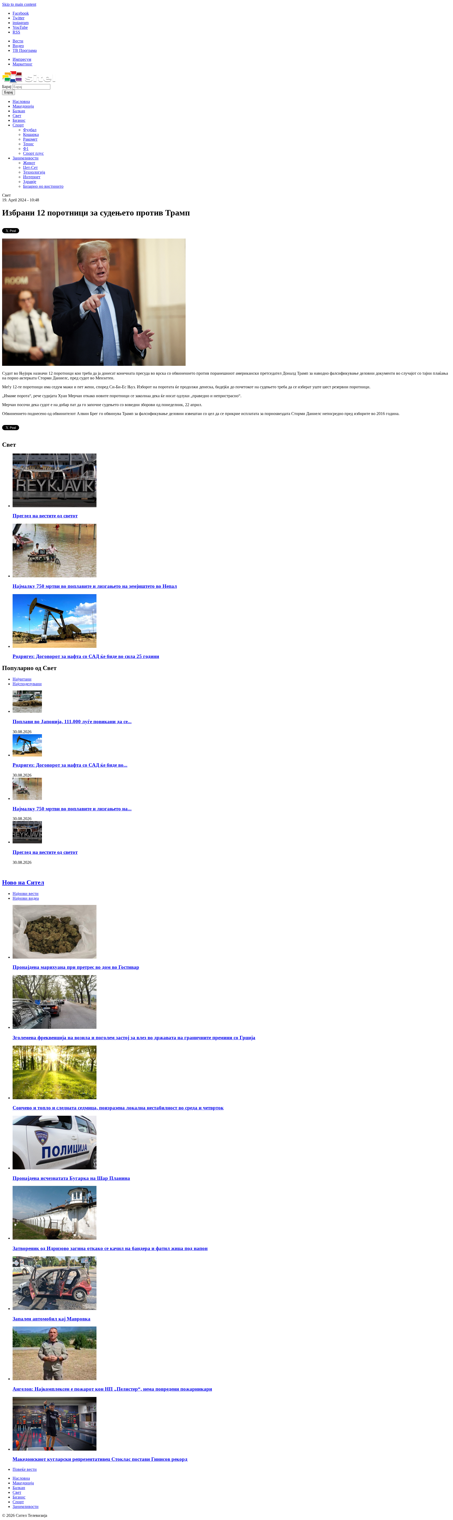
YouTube (20, 27)
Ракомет (30, 139)
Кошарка (31, 134)
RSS (16, 32)
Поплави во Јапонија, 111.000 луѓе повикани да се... (72, 721)
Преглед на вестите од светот (45, 515)
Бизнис (19, 120)
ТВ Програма (25, 50)
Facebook (21, 13)
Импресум (22, 59)
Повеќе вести (25, 1469)
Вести (18, 41)
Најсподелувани (27, 684)
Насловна (21, 101)
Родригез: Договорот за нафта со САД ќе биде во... (70, 765)
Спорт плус (33, 153)
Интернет (31, 177)
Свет (17, 115)
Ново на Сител (23, 882)
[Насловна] (28, 81)
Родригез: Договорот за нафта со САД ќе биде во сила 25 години (86, 656)
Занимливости (26, 158)
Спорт (18, 125)
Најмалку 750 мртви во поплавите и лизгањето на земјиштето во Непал (95, 586)
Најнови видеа (26, 898)
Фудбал (29, 130)
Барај (7, 86)
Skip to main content (19, 4)
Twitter (18, 18)
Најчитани (22, 679)
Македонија (23, 106)
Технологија (34, 172)
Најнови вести (26, 893)
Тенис (28, 144)
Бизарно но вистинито (43, 186)
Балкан (19, 111)
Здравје (29, 181)
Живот (29, 163)
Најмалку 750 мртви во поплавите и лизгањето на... (72, 808)
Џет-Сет (30, 167)
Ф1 (26, 148)
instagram (21, 22)
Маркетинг (23, 64)
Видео (18, 45)
